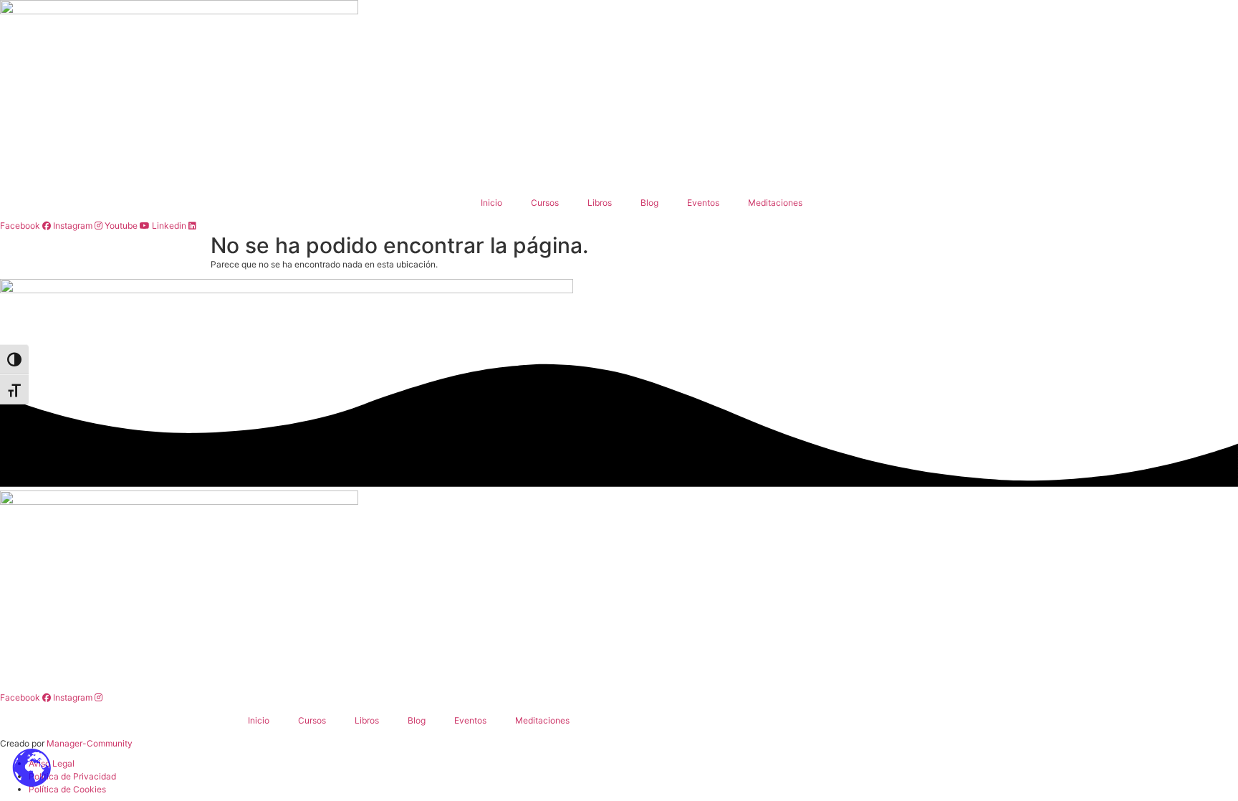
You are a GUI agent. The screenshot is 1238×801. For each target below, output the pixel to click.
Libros (599, 202)
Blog (649, 202)
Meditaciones (775, 202)
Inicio (491, 202)
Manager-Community (90, 743)
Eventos (703, 202)
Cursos (545, 202)
